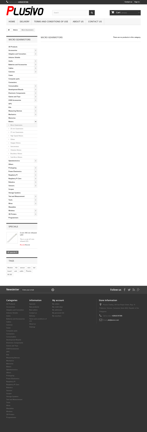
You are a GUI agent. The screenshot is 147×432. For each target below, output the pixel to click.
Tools (10, 200)
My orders (55, 304)
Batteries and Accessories (17, 64)
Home (12, 21)
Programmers (13, 218)
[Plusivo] (27, 10)
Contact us (128, 2)
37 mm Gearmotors (16, 132)
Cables (10, 68)
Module (10, 268)
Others (12, 139)
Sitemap (32, 327)
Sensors (11, 186)
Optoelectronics (14, 161)
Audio (10, 61)
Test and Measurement (16, 196)
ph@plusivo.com (113, 320)
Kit (16, 268)
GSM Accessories (14, 100)
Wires (10, 203)
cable (21, 271)
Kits (9, 107)
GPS (10, 104)
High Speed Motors (16, 136)
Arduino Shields (14, 57)
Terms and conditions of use (51, 21)
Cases (10, 75)
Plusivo (28, 271)
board (9, 271)
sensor (22, 268)
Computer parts (14, 79)
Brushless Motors (16, 153)
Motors (10, 121)
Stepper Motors (15, 143)
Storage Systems (14, 193)
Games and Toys (14, 97)
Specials (13, 226)
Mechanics (12, 114)
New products (34, 307)
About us (78, 21)
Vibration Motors (15, 150)
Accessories (12, 50)
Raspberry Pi (13, 175)
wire (28, 268)
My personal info (58, 313)
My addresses (57, 310)
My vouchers (56, 316)
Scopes (11, 189)
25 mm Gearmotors (16, 129)
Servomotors (14, 146)
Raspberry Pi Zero (14, 178)
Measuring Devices (15, 111)
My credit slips (57, 307)
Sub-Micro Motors (16, 157)
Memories (12, 118)
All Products (12, 47)
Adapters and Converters (17, 54)
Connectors (12, 82)
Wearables (12, 207)
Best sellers (33, 310)
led (34, 268)
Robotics (11, 182)
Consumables (13, 86)
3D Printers (12, 214)
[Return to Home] (9, 30)
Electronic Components (16, 93)
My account (58, 300)
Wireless (11, 210)
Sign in (137, 2)
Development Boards (15, 89)
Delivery (24, 21)
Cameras (11, 72)
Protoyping (12, 168)
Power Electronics (14, 171)
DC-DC (9, 274)
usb (15, 271)
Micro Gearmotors (16, 125)
